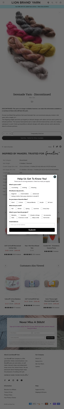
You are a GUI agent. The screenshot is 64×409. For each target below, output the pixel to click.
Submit (32, 230)
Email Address (13, 221)
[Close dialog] (55, 176)
